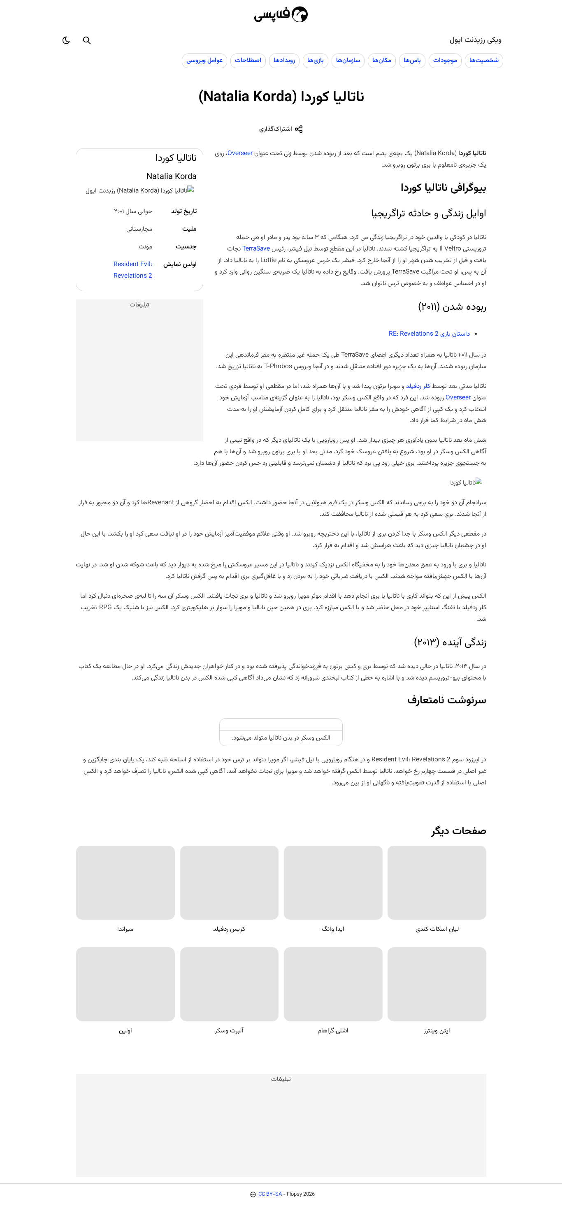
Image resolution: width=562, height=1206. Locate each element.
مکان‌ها (381, 60)
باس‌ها (412, 60)
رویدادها (284, 60)
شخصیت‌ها (484, 60)
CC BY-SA (270, 1194)
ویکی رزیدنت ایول (476, 40)
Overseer (240, 153)
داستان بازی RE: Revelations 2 (429, 334)
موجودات (445, 60)
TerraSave (256, 249)
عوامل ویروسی (204, 60)
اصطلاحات (248, 60)
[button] (87, 40)
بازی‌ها (315, 60)
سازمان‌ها (348, 60)
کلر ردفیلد (418, 386)
